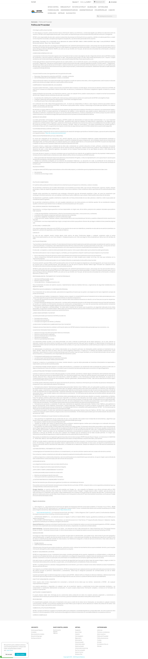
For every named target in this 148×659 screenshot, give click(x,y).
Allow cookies (20, 654)
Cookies (99, 640)
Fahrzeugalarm (53, 10)
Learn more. (10, 650)
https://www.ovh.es (65, 510)
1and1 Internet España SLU (44, 512)
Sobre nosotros (101, 634)
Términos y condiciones (103, 632)
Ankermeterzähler (86, 10)
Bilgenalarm (92, 7)
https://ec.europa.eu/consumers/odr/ (55, 133)
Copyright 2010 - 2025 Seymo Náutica (74, 657)
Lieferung (99, 630)
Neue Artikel (78, 632)
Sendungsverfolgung (36, 630)
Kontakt (33, 2)
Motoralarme (103, 7)
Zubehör (112, 10)
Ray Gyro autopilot (79, 7)
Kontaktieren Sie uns (102, 644)
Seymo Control (53, 7)
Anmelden (34, 632)
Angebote (77, 630)
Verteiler (61, 13)
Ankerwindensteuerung (69, 10)
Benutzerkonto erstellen (37, 634)
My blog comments (36, 638)
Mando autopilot (79, 646)
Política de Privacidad (102, 636)
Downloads (52, 13)
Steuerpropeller (101, 10)
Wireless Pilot (65, 7)
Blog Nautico (71, 13)
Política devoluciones (102, 638)
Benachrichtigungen (36, 636)
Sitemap (99, 646)
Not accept (9, 654)
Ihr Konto (34, 627)
